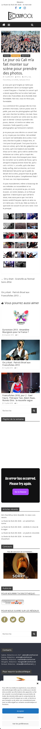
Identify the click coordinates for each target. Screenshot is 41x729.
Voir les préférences (20, 723)
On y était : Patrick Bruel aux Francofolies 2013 (15, 294)
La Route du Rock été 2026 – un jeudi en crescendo (20, 533)
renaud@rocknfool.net (25, 664)
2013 (25, 77)
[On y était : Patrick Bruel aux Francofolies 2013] (20, 341)
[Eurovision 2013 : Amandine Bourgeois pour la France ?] (20, 308)
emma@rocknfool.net (24, 657)
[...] (34, 664)
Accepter (20, 711)
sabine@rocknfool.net (30, 655)
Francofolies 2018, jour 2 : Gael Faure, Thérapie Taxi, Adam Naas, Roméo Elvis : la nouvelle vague (18, 398)
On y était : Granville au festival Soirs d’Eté (18, 280)
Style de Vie (25, 56)
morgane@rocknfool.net (27, 662)
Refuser (20, 717)
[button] (37, 683)
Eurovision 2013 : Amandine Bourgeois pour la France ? (15, 331)
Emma (19, 77)
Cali (29, 77)
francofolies (7, 80)
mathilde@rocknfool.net (26, 659)
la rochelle (15, 80)
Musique (7, 56)
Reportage (15, 56)
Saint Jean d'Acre (24, 80)
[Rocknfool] (20, 16)
